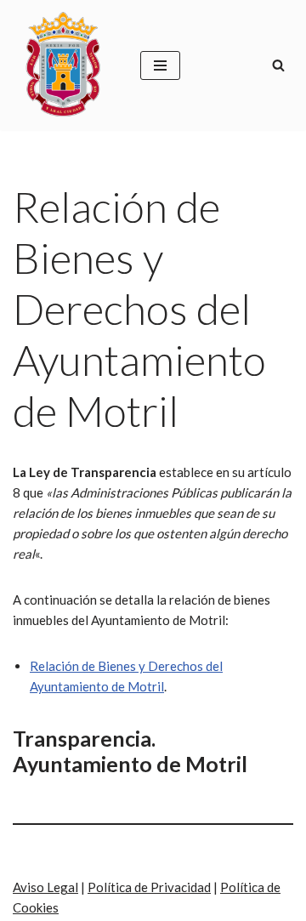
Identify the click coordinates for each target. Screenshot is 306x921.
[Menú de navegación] (160, 65)
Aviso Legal (45, 887)
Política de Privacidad (149, 887)
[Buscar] (278, 65)
